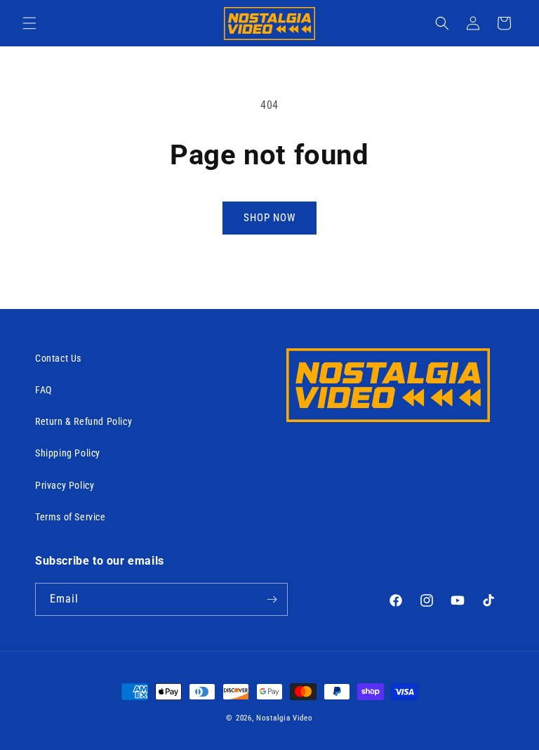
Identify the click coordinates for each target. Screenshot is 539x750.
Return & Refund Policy (83, 421)
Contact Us (58, 358)
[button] (29, 23)
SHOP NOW (269, 217)
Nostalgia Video (284, 718)
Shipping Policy (67, 453)
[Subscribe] (271, 599)
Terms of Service (70, 516)
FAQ (43, 389)
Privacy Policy (64, 485)
